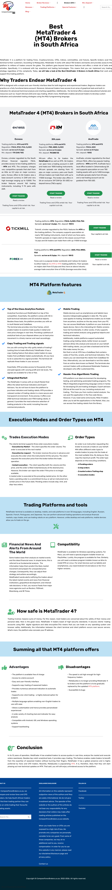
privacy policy (44, 857)
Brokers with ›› (69, 3)
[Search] (28, 817)
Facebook (82, 791)
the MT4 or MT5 (55, 264)
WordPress (21, 887)
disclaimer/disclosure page (53, 854)
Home (27, 3)
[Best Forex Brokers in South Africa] (8, 7)
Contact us (43, 864)
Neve (4, 887)
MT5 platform (93, 686)
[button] (92, 2)
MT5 (73, 764)
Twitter (81, 798)
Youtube (82, 808)
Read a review (18, 200)
